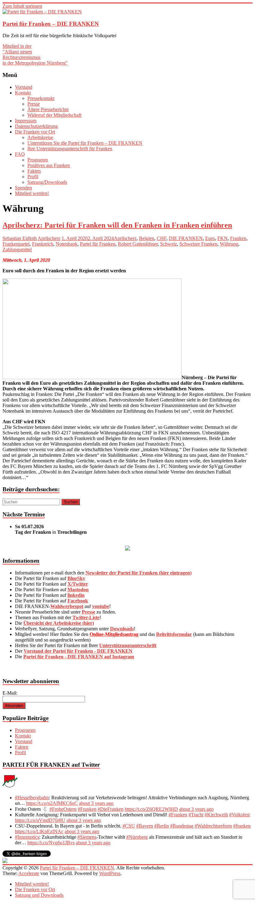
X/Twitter (77, 584)
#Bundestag (181, 825)
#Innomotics (27, 837)
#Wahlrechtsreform (213, 825)
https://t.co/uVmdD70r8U (40, 820)
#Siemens (86, 837)
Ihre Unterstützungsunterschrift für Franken (69, 148)
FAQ (20, 154)
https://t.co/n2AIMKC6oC (52, 803)
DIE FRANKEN (186, 238)
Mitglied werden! (32, 193)
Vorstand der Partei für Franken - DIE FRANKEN (78, 651)
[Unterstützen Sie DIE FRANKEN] (127, 548)
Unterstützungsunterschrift (127, 645)
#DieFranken (110, 809)
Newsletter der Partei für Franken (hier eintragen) (139, 572)
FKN (222, 238)
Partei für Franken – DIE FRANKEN (50, 23)
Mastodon (78, 589)
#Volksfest (239, 814)
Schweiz (168, 244)
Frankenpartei (16, 244)
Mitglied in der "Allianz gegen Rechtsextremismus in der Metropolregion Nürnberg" (35, 54)
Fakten (34, 171)
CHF (161, 238)
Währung (229, 244)
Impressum (25, 120)
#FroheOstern (62, 809)
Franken (238, 238)
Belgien (146, 238)
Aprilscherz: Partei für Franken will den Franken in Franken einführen (117, 225)
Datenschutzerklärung (36, 126)
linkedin (76, 595)
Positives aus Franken (48, 165)
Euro (210, 238)
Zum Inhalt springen (22, 6)
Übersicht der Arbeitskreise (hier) (58, 623)
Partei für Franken (97, 244)
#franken (242, 825)
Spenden (23, 187)
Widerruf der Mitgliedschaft (54, 115)
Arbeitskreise (40, 137)
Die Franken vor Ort (35, 131)
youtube (100, 606)
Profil (32, 176)
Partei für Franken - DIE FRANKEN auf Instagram (78, 656)
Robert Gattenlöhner (138, 244)
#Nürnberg (137, 837)
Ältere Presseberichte (48, 109)
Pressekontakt (40, 98)
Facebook (77, 600)
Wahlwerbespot (66, 606)
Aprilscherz (49, 238)
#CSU (129, 825)
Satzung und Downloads (39, 895)
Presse (33, 104)
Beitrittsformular (174, 634)
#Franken (87, 809)
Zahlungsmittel (17, 249)
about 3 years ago (96, 803)
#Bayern (144, 825)
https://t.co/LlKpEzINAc (39, 831)
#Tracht (195, 814)
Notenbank (66, 244)
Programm (37, 159)
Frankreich (42, 244)
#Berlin (161, 825)
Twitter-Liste (86, 617)
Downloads (122, 628)
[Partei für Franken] (9, 787)
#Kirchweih (216, 814)
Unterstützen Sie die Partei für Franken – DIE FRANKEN (84, 143)
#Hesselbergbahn (32, 797)
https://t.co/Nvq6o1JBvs (51, 842)
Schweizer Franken (198, 244)
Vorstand (23, 87)
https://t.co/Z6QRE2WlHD (151, 809)
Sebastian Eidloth (19, 238)
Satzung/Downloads (47, 182)
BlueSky (76, 578)
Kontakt (23, 92)
